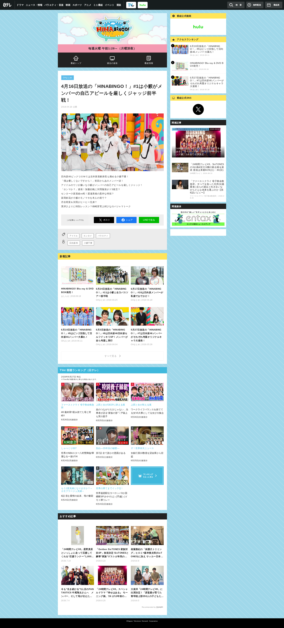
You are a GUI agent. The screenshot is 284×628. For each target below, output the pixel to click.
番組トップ (76, 63)
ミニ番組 (98, 5)
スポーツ (77, 5)
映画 (68, 5)
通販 (119, 5)
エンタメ (87, 236)
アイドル (73, 236)
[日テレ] (7, 5)
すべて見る (111, 356)
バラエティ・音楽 (54, 5)
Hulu (198, 27)
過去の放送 (112, 63)
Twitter (198, 109)
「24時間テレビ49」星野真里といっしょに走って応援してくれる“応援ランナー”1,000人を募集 (77, 553)
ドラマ (20, 5)
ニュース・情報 (34, 5)
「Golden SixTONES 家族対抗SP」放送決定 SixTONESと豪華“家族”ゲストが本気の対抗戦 (112, 553)
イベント (109, 5)
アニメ (87, 5)
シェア (129, 220)
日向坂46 (73, 243)
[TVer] (131, 5)
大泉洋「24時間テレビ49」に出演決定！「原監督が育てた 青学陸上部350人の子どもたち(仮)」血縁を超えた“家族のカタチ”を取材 (147, 593)
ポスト (106, 220)
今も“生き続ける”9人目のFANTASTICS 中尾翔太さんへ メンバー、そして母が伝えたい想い (77, 593)
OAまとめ (67, 78)
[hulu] (143, 5)
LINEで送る (149, 220)
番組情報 (148, 63)
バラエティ (103, 236)
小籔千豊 (88, 243)
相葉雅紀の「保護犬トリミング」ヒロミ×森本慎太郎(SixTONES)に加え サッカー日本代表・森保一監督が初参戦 (147, 553)
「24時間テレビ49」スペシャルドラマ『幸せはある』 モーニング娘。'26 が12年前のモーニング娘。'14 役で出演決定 (112, 593)
